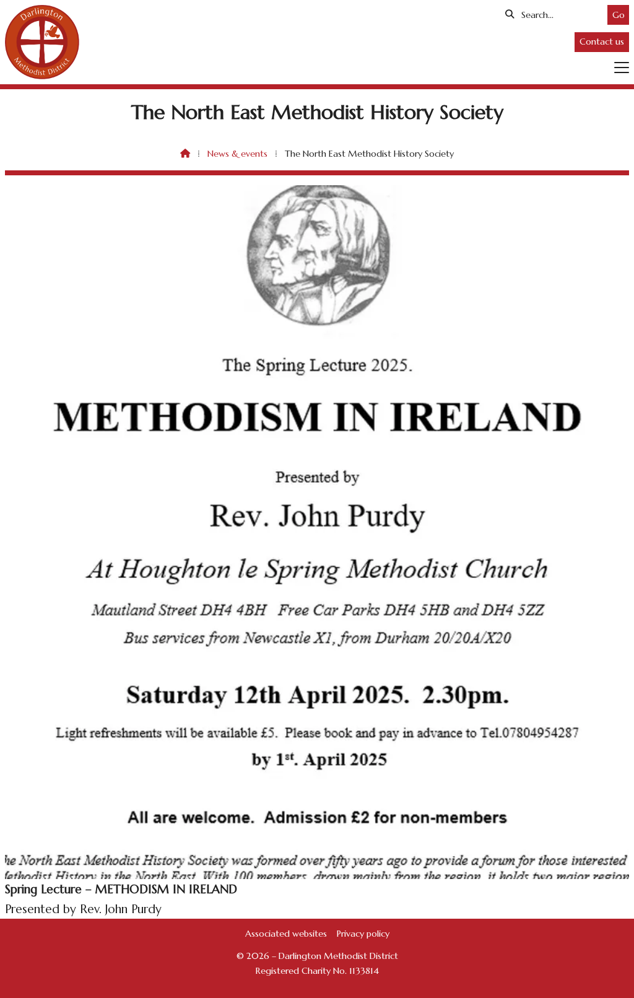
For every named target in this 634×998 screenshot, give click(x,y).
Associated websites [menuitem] (286, 933)
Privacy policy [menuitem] (363, 933)
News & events (237, 153)
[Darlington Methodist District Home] (42, 42)
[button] (621, 67)
